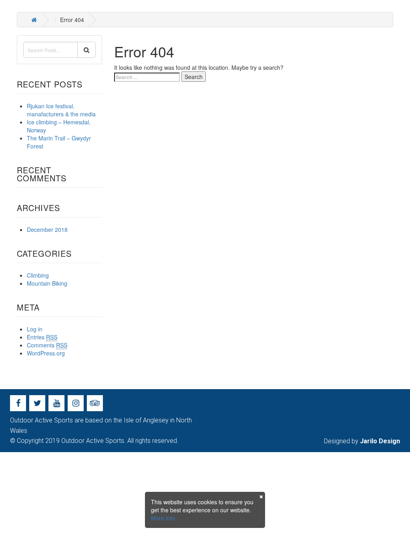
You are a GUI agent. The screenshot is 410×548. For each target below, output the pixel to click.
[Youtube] (56, 403)
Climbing (38, 275)
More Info (163, 518)
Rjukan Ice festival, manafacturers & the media (61, 110)
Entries (42, 337)
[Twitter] (37, 403)
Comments (47, 345)
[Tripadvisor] (95, 403)
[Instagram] (76, 403)
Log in (34, 329)
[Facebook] (18, 403)
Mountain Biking (47, 283)
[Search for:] (147, 77)
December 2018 (47, 229)
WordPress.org (46, 353)
